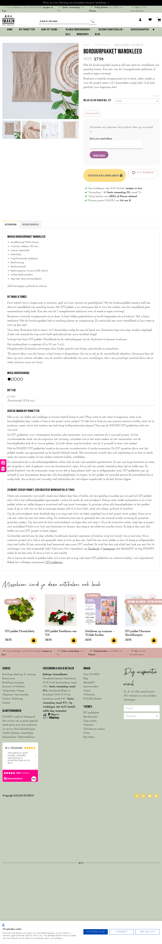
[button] (140, 21)
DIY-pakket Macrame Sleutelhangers (137, 633)
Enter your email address (101, 139)
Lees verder (114, 641)
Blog (97, 34)
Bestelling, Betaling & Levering (19, 674)
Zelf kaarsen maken (94, 729)
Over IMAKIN (91, 674)
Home (10, 29)
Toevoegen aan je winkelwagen (102, 175)
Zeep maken (90, 721)
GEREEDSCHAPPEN (140, 29)
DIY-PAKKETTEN (27, 29)
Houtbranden (90, 717)
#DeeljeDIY (89, 682)
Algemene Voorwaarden (15, 694)
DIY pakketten (91, 712)
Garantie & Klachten (13, 686)
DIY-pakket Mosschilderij (19, 631)
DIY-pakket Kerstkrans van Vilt (61, 633)
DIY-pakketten (102, 45)
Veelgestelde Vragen (13, 690)
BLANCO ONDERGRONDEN (78, 29)
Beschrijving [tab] (11, 224)
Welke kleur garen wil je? (97, 100)
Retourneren (8, 678)
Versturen (99, 155)
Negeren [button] (114, 2)
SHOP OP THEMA (49, 29)
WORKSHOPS (83, 34)
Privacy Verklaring (12, 698)
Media (87, 690)
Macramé (88, 725)
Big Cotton (88, 737)
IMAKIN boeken (92, 698)
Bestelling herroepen (13, 682)
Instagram (109, 548)
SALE (67, 34)
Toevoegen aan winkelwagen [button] (34, 641)
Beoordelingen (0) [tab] (30, 224)
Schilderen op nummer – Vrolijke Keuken (99, 633)
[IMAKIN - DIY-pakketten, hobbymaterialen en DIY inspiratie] (8, 19)
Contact (6, 703)
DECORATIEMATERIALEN (110, 29)
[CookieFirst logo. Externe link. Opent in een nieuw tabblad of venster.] (3, 925)
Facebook (93, 548)
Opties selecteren (74, 641)
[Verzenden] (92, 21)
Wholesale (89, 694)
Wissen (156, 96)
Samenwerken (90, 686)
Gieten (86, 733)
